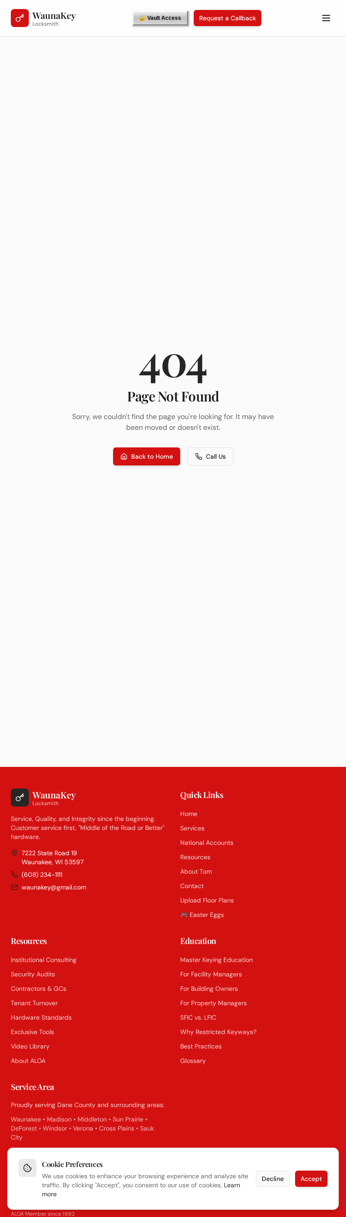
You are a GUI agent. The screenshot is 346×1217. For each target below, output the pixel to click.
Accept (311, 1179)
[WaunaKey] (20, 18)
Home (188, 814)
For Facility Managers (211, 974)
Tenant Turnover (34, 1003)
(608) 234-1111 (42, 875)
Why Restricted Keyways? (218, 1032)
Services (192, 828)
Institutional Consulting (44, 960)
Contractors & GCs (38, 989)
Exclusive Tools (32, 1032)
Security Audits (33, 974)
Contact (192, 886)
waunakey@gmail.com (54, 887)
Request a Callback (227, 18)
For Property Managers (213, 1003)
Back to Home (152, 456)
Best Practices (201, 1046)
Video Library (30, 1046)
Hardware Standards (41, 1017)
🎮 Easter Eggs (202, 915)
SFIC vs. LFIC (198, 1017)
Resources (195, 857)
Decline (273, 1179)
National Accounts (206, 843)
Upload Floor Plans (207, 900)
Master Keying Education (216, 960)
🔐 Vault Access (160, 18)
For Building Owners (209, 989)
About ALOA (28, 1061)
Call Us (216, 456)
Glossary (193, 1061)
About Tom (196, 871)
